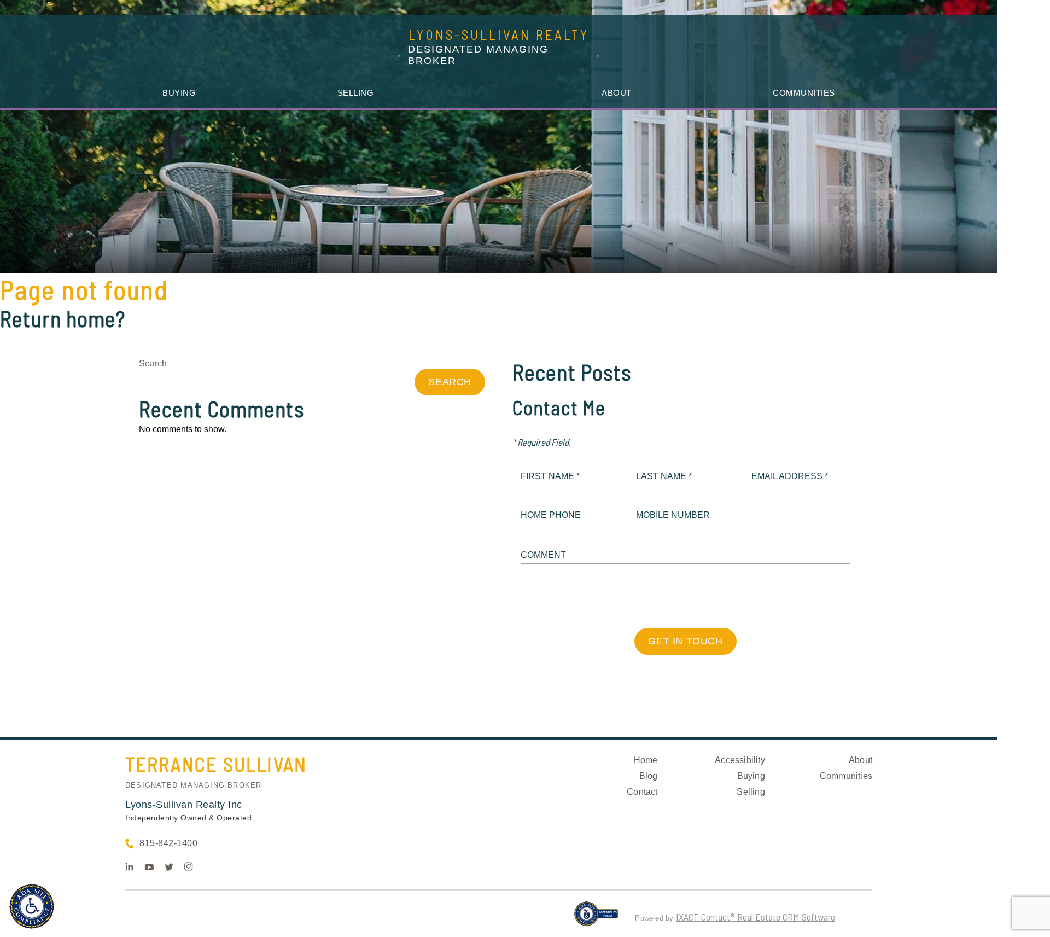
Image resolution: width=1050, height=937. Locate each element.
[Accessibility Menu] (32, 906)
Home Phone (551, 515)
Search (153, 363)
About (617, 92)
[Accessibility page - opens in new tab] (596, 918)
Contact (642, 791)
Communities (804, 92)
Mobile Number (673, 515)
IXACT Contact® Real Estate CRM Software (755, 917)
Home (646, 760)
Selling (355, 92)
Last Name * (664, 476)
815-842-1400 (168, 843)
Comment (543, 555)
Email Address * (789, 476)
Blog (648, 776)
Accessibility (740, 760)
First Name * (550, 476)
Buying (179, 92)
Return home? (62, 318)
